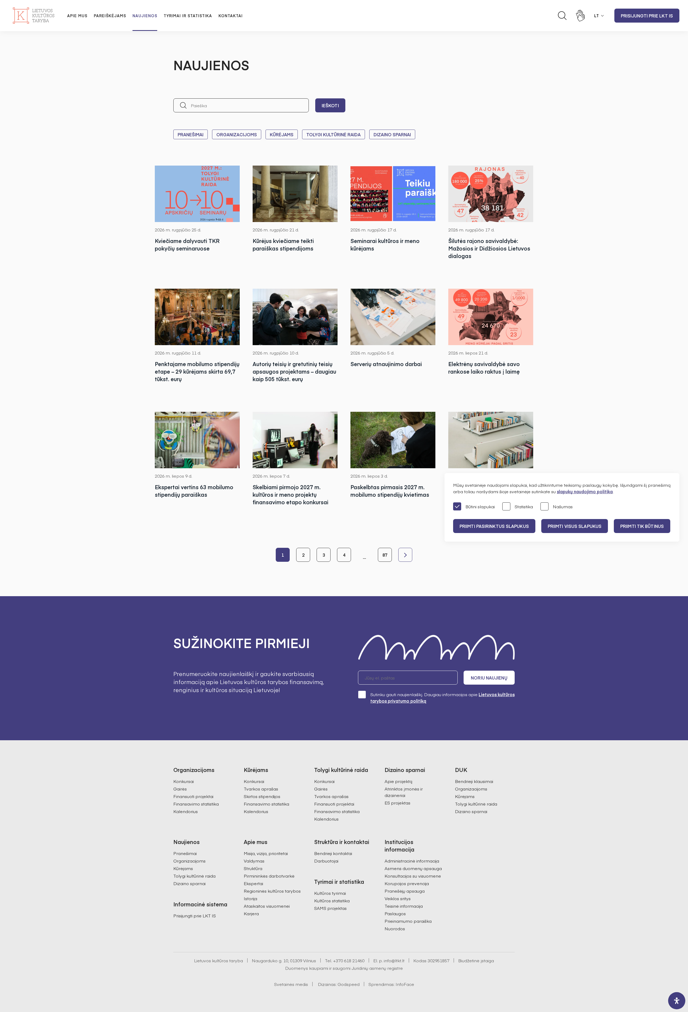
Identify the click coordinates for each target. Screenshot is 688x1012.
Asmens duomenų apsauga (413, 868)
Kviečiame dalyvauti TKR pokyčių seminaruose (187, 244)
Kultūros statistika (332, 900)
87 (384, 555)
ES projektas (397, 803)
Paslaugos (395, 913)
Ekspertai (253, 883)
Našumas (563, 506)
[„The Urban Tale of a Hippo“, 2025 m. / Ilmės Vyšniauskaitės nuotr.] (295, 317)
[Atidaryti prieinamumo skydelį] (676, 1000)
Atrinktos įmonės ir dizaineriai (404, 792)
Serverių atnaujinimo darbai (386, 363)
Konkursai (183, 781)
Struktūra (253, 868)
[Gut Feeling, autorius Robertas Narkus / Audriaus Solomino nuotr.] (197, 440)
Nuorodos (395, 928)
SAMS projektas (330, 908)
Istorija (250, 898)
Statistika (524, 506)
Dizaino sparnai (392, 134)
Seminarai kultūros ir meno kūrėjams (385, 244)
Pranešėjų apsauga (405, 891)
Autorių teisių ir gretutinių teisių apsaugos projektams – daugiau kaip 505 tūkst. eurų (294, 371)
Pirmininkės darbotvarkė (269, 876)
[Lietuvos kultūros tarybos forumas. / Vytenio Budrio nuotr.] (392, 317)
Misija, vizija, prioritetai (266, 853)
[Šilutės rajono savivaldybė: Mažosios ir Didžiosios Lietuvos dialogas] (490, 194)
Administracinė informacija (412, 861)
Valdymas (254, 861)
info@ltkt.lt (394, 960)
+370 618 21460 (348, 960)
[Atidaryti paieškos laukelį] (562, 16)
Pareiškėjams (110, 15)
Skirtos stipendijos (262, 796)
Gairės (180, 789)
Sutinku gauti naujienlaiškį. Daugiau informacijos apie (442, 697)
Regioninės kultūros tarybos (272, 891)
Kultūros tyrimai (330, 893)
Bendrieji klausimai (474, 781)
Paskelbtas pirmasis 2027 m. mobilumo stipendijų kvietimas (389, 490)
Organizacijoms (236, 134)
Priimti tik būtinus (642, 526)
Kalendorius (185, 811)
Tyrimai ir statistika (188, 15)
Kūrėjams (281, 134)
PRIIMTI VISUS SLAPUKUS (574, 526)
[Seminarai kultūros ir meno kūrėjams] (392, 194)
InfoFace (405, 984)
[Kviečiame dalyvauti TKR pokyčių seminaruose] (197, 194)
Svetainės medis (291, 984)
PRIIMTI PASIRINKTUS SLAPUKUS (494, 526)
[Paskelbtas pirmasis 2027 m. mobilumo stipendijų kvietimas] (392, 440)
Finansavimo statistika (196, 804)
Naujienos (144, 15)
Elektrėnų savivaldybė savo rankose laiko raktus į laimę (484, 367)
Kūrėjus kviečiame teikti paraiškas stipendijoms (283, 244)
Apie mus (77, 15)
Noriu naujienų (489, 678)
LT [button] (596, 15)
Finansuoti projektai (193, 796)
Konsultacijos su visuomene (413, 876)
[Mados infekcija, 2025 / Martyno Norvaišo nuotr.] (295, 440)
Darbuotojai (326, 861)
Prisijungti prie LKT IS (647, 16)
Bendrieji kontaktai (333, 853)
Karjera (251, 913)
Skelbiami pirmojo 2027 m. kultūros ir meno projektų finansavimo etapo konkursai (290, 494)
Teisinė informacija (404, 906)
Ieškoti (330, 105)
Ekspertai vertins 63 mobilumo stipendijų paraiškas (194, 490)
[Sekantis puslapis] (405, 555)
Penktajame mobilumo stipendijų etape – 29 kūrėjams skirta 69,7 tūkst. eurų (197, 371)
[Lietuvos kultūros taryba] (33, 16)
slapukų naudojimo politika (585, 491)
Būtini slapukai (480, 506)
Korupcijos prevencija (407, 883)
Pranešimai (190, 134)
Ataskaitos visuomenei (267, 906)
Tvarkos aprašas (261, 789)
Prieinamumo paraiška (408, 921)
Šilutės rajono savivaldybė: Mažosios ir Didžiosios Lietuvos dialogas (489, 248)
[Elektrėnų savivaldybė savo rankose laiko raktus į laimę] (490, 317)
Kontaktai (230, 15)
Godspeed (349, 984)
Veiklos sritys (398, 898)
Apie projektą (398, 781)
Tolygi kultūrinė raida (333, 134)
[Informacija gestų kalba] (580, 16)
